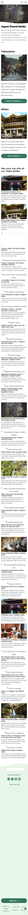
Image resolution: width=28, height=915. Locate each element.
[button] (22, 2)
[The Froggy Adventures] (2, 2)
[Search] (25, 769)
